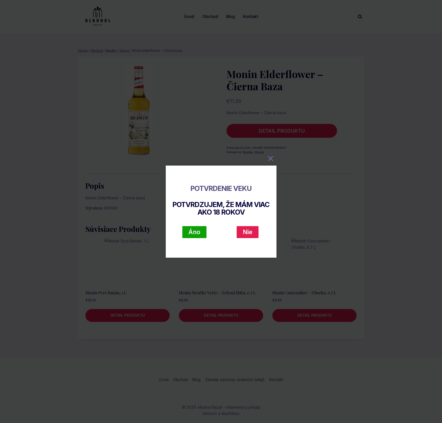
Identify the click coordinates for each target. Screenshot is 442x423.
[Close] (270, 158)
